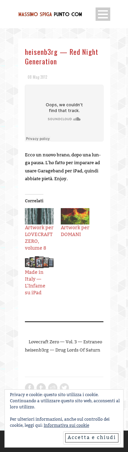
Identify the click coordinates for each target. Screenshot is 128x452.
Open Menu (103, 14)
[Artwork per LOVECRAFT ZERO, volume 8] (39, 216)
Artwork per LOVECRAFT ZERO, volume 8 (39, 238)
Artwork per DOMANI (75, 231)
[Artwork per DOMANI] (75, 216)
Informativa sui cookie (66, 425)
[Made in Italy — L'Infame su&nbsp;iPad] (39, 262)
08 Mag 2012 (37, 77)
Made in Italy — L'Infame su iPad (35, 283)
